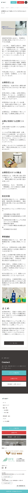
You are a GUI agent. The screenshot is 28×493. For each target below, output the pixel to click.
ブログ (7, 7)
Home (2, 7)
